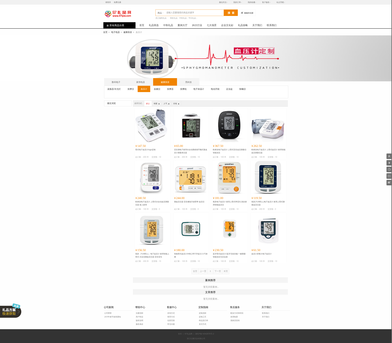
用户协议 (139, 317)
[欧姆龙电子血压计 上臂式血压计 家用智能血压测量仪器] (268, 125)
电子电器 (115, 32)
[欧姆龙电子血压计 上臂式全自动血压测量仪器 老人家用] (152, 177)
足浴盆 (229, 88)
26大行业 (197, 25)
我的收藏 (251, 2)
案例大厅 (182, 25)
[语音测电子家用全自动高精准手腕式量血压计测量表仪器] (190, 125)
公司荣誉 (108, 313)
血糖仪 (157, 88)
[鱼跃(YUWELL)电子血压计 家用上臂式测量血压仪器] (268, 177)
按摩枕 (183, 88)
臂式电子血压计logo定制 (145, 149)
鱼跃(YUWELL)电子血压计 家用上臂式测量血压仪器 (268, 203)
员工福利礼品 (160, 18)
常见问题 (171, 324)
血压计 (144, 88)
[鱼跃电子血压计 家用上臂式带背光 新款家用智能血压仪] (229, 177)
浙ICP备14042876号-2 (204, 333)
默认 (148, 103)
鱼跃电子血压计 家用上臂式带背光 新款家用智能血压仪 (230, 203)
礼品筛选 (154, 25)
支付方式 (202, 324)
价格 (175, 103)
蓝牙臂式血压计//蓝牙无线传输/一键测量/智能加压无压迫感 (229, 255)
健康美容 (127, 32)
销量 (156, 103)
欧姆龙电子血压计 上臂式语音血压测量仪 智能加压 (229, 151)
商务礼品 (173, 18)
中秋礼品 (168, 25)
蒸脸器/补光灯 (114, 88)
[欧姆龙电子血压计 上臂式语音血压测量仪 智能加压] (229, 125)
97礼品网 (188, 333)
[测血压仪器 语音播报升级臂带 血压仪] (190, 177)
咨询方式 (171, 313)
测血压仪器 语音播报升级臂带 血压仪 (189, 201)
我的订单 (237, 2)
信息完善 (171, 320)
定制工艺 (202, 317)
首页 (141, 25)
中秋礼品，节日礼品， (188, 18)
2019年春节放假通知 (112, 317)
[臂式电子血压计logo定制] (152, 125)
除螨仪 (242, 88)
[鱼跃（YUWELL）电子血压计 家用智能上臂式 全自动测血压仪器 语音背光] (152, 229)
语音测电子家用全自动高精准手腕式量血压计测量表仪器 (190, 151)
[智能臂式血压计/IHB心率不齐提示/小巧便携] (190, 229)
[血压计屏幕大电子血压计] (268, 229)
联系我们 (272, 25)
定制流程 (202, 313)
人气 (166, 103)
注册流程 (139, 313)
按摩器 (170, 88)
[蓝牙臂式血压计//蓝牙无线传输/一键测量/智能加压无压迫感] (229, 229)
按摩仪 (131, 88)
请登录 (108, 2)
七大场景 (212, 25)
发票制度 (234, 317)
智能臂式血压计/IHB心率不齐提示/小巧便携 (190, 255)
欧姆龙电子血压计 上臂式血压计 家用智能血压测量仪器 (268, 151)
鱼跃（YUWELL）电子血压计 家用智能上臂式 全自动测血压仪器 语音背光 (152, 255)
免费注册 (117, 2)
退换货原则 (235, 320)
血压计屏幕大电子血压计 (261, 253)
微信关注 (222, 2)
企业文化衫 (227, 25)
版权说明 (139, 320)
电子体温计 (198, 88)
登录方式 (171, 317)
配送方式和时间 (236, 313)
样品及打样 (203, 320)
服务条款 (139, 324)
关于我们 (257, 25)
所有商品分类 (116, 25)
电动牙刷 (215, 88)
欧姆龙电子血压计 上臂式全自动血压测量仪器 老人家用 (152, 203)
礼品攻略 (243, 25)
